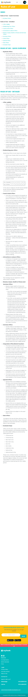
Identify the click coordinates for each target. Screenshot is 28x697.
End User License (5, 671)
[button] (25, 2)
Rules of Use (4, 673)
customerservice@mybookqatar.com (11, 690)
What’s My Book (5, 662)
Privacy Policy (4, 669)
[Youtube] (3, 655)
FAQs (2, 664)
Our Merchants (5, 660)
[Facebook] (1, 655)
